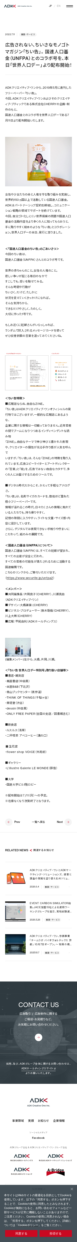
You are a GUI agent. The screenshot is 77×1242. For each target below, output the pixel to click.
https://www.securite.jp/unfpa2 (30, 578)
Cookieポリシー (28, 1225)
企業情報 (59, 1120)
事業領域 (18, 1120)
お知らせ (43, 1120)
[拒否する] (72, 1189)
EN (59, 5)
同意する (21, 1233)
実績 (31, 1120)
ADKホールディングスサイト (37, 1068)
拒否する (56, 1233)
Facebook (38, 1137)
